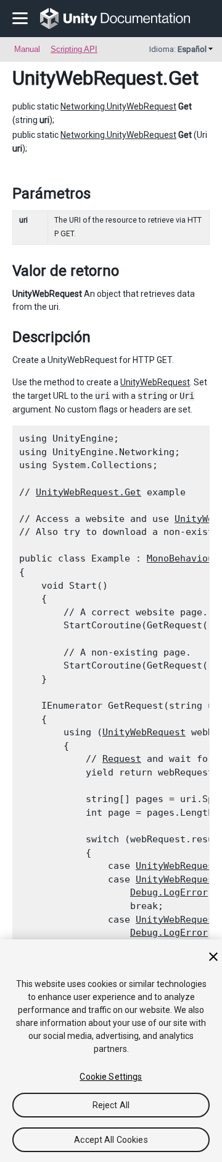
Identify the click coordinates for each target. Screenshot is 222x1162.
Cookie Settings (111, 1077)
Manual (27, 49)
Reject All (111, 1105)
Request (121, 758)
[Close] (213, 956)
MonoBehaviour (183, 558)
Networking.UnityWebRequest (118, 106)
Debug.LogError (169, 892)
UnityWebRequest (87, 78)
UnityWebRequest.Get (88, 492)
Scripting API (74, 49)
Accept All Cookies (111, 1140)
